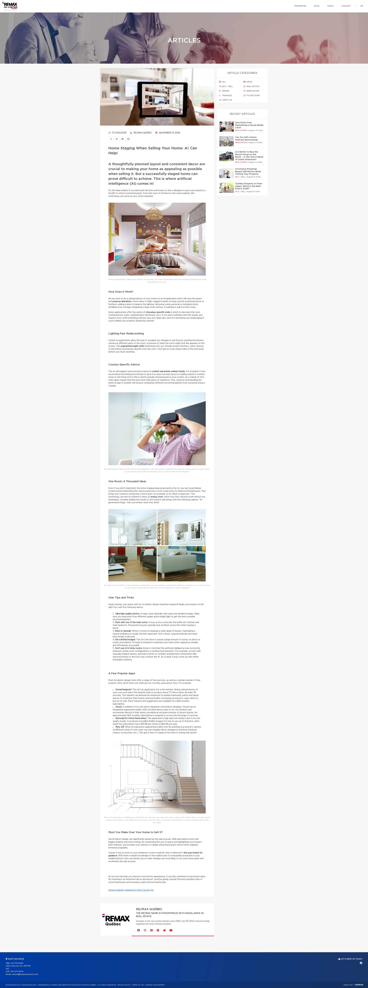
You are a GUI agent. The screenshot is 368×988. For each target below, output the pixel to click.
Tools (330, 6)
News (249, 82)
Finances (227, 96)
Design (225, 91)
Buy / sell (227, 86)
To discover (118, 133)
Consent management (155, 985)
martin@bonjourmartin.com (25, 974)
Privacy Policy (124, 985)
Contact (346, 6)
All (224, 82)
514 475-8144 (17, 971)
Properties (300, 6)
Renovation (252, 91)
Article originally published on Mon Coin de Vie (131, 890)
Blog (316, 6)
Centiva (358, 985)
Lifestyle (227, 100)
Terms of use (138, 985)
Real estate (252, 86)
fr (362, 6)
